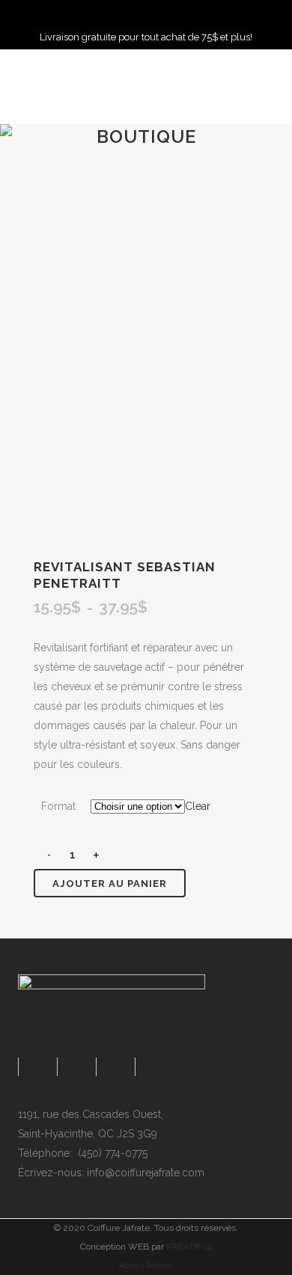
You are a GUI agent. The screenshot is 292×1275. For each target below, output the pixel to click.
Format (58, 806)
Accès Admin (146, 1265)
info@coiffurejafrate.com (145, 1173)
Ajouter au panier (109, 883)
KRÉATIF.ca (189, 1246)
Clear (197, 806)
